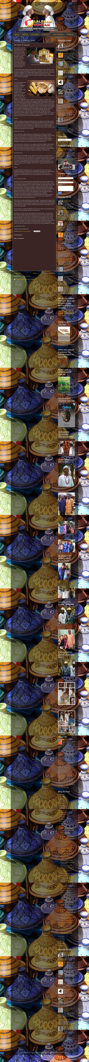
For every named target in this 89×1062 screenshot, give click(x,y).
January (63, 827)
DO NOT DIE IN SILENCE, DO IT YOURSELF (67, 201)
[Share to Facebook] (38, 231)
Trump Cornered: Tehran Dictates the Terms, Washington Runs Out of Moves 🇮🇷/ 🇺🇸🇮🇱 (66, 242)
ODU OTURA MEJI (68, 287)
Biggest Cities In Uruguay (66, 928)
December (63, 807)
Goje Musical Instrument (69, 53)
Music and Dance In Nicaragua (67, 828)
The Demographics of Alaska (66, 909)
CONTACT (46, 34)
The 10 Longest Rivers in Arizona (67, 894)
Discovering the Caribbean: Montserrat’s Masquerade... (67, 842)
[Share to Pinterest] (39, 231)
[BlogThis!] (35, 231)
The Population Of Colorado (66, 860)
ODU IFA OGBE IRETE (63, 127)
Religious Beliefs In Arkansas (66, 883)
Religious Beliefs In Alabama (66, 910)
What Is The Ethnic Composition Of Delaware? (67, 839)
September (63, 812)
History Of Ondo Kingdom (69, 43)
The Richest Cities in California (67, 868)
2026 (61, 794)
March (62, 823)
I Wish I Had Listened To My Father (66, 110)
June (62, 817)
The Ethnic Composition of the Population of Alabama (67, 918)
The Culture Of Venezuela (66, 924)
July (62, 816)
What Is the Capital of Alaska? (67, 902)
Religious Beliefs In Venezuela (67, 920)
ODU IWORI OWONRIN (69, 70)
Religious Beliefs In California (66, 867)
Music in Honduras (64, 880)
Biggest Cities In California (66, 875)
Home (17, 34)
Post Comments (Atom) (25, 276)
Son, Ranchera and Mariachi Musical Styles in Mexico (66, 851)
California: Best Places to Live (66, 873)
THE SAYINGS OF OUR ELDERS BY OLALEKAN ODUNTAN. (66, 313)
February (63, 825)
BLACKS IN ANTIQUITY (69, 117)
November (63, 808)
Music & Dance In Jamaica (66, 865)
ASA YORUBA (58, 34)
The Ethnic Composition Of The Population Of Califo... (67, 878)
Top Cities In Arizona (64, 897)
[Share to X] (37, 231)
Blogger (65, 1052)
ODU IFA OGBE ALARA (69, 61)
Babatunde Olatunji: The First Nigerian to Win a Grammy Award (69, 212)
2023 (61, 799)
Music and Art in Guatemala (66, 888)
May (62, 819)
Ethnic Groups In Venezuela (66, 922)
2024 (61, 798)
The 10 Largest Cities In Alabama (67, 912)
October (63, 810)
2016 (61, 941)
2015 (61, 943)
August (62, 814)
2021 (61, 803)
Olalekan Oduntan (68, 739)
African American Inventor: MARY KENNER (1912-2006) (65, 259)
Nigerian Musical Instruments (67, 81)
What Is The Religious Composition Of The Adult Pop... (66, 857)
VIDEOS (70, 34)
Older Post (52, 273)
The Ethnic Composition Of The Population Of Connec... (67, 848)
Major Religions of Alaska (65, 907)
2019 (61, 936)
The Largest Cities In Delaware (67, 836)
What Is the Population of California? (65, 871)
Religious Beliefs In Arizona (66, 890)
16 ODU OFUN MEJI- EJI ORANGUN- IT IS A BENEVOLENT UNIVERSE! (69, 101)
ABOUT (25, 34)
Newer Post (17, 273)
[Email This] (34, 231)
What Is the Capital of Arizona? (67, 895)
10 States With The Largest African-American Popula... (66, 915)
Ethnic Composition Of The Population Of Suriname (66, 933)
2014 (61, 945)
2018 (61, 938)
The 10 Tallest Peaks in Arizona (67, 892)
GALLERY (35, 34)
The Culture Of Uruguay (65, 930)
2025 (61, 796)
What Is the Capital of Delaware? (67, 830)
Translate (68, 141)
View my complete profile (63, 787)
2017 (61, 939)
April (62, 821)
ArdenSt (56, 1052)
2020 (61, 805)
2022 (61, 801)
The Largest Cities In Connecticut (67, 845)
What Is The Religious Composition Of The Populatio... (65, 833)
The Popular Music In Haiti (66, 882)
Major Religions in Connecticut (67, 844)
